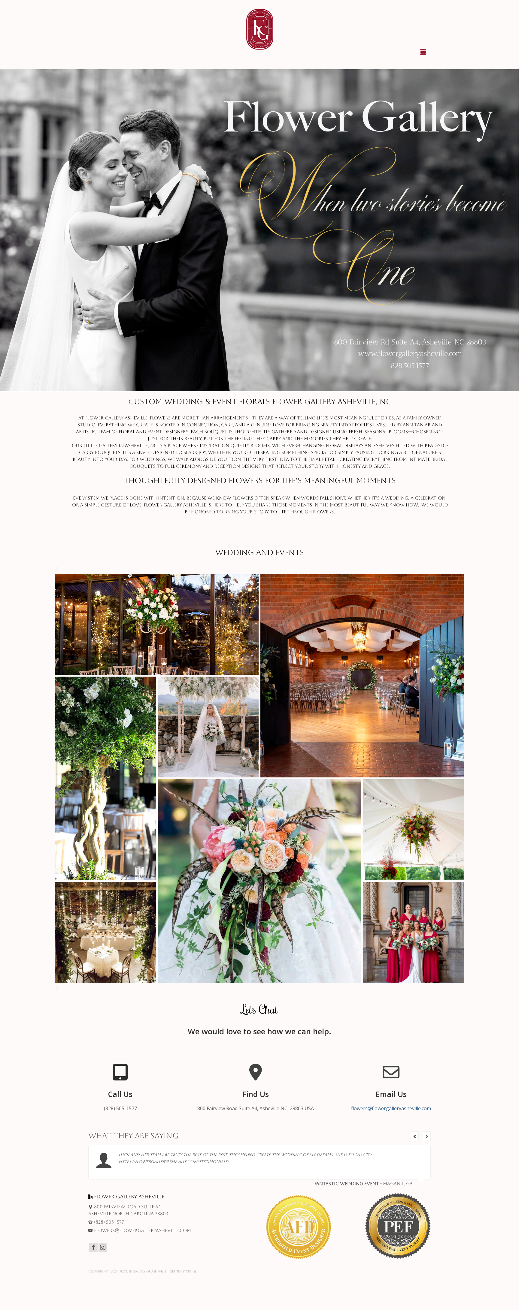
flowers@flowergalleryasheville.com (391, 1108)
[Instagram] (103, 1247)
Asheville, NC (141, 445)
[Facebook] (93, 1247)
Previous (415, 1136)
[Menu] (423, 52)
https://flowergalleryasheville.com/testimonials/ (174, 1161)
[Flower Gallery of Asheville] (259, 29)
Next (427, 1136)
